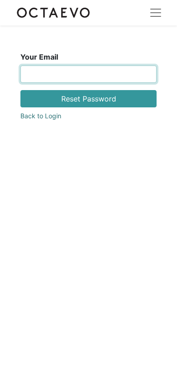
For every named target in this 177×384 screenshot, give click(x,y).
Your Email (39, 56)
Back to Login (40, 116)
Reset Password (88, 98)
